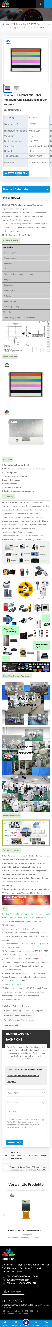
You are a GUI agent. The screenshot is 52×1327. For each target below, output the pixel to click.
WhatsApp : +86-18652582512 (21, 1283)
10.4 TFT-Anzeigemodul (35, 1011)
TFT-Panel (25, 1006)
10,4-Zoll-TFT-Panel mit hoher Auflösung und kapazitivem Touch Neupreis (24, 1075)
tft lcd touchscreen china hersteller (18, 1020)
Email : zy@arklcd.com (18, 1280)
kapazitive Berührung (12, 1011)
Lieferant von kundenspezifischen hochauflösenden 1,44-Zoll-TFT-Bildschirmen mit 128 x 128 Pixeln (26, 1231)
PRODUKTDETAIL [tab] (11, 198)
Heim (7, 24)
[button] (48, 1216)
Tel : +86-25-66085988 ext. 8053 (22, 1276)
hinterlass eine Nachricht (26, 1322)
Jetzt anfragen (17, 173)
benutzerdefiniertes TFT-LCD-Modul (18, 1015)
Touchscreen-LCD (11, 1025)
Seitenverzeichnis (11, 1311)
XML (27, 1311)
